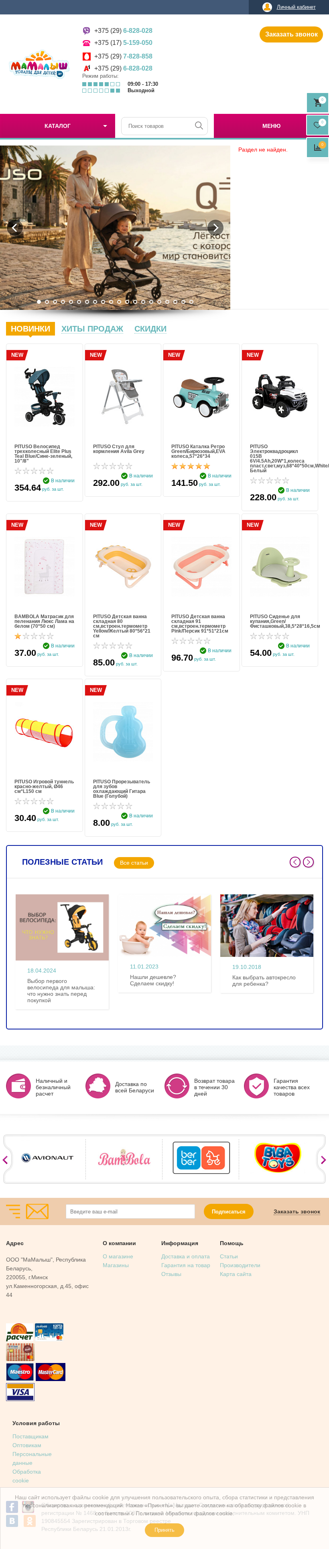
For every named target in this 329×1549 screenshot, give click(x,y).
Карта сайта (236, 1274)
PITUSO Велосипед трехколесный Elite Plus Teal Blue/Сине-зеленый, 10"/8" (43, 453)
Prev (295, 862)
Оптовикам (26, 1445)
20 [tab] (191, 302)
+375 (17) (123, 42)
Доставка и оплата (185, 1256)
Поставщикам (30, 1436)
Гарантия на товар (185, 1265)
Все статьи (134, 862)
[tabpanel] (115, 228)
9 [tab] (103, 302)
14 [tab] (143, 302)
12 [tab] (127, 302)
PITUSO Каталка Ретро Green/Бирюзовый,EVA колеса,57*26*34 (198, 451)
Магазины (116, 1265)
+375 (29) (123, 30)
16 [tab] (159, 302)
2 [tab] (47, 302)
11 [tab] (119, 302)
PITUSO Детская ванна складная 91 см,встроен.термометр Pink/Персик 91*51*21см (199, 623)
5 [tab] (71, 302)
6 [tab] (79, 302)
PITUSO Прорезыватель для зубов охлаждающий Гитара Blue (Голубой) (121, 789)
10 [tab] (111, 302)
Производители (240, 1265)
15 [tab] (151, 302)
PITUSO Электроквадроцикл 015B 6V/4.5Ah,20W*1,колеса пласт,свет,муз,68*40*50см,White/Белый (280, 458)
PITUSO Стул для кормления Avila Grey (118, 449)
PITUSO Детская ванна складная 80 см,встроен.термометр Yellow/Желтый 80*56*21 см (121, 626)
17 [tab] (167, 302)
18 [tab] (175, 302)
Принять (164, 1530)
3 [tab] (55, 302)
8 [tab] (95, 302)
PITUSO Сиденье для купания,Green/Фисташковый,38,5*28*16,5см (280, 621)
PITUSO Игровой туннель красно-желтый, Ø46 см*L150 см (44, 786)
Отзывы (171, 1274)
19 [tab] (183, 302)
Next (308, 862)
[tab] (30, 329)
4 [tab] (63, 302)
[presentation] (30, 329)
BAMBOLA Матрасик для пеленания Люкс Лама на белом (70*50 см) (44, 621)
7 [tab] (87, 302)
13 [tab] (135, 302)
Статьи (229, 1256)
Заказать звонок (291, 34)
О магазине (118, 1256)
